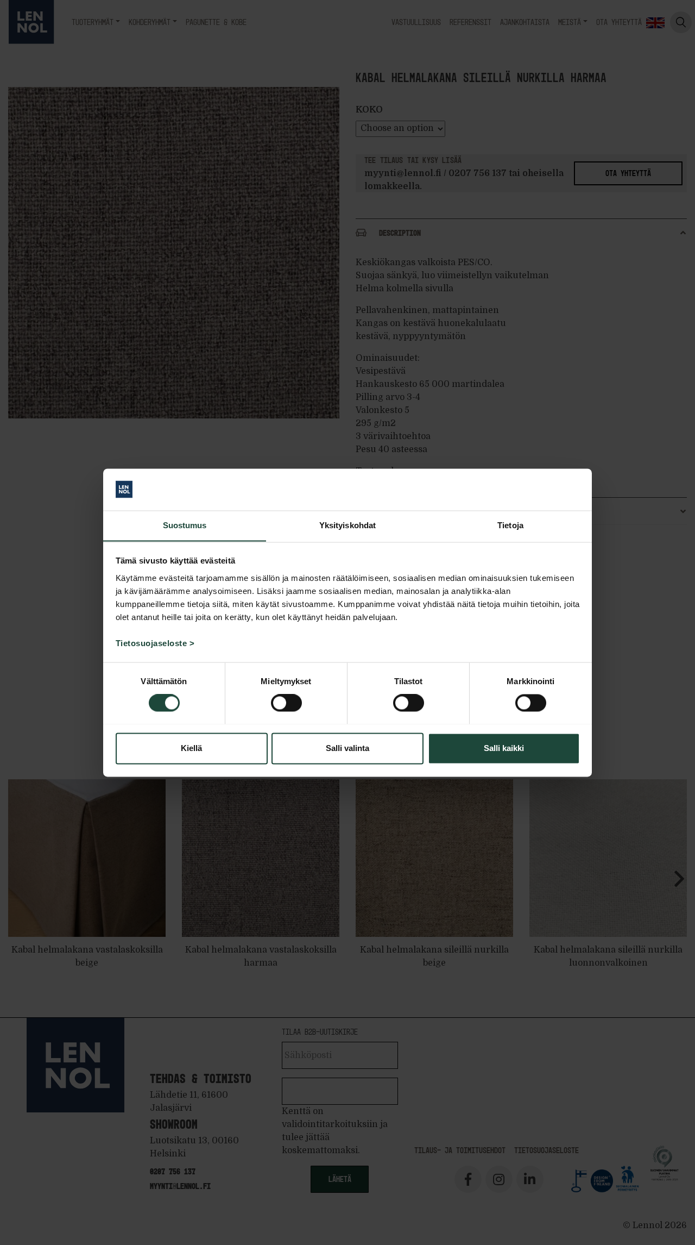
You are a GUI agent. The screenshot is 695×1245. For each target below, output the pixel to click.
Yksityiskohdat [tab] (347, 525)
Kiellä (191, 748)
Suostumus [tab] (185, 525)
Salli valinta (347, 748)
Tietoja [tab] (510, 525)
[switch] (286, 702)
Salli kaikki (504, 748)
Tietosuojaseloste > (155, 643)
